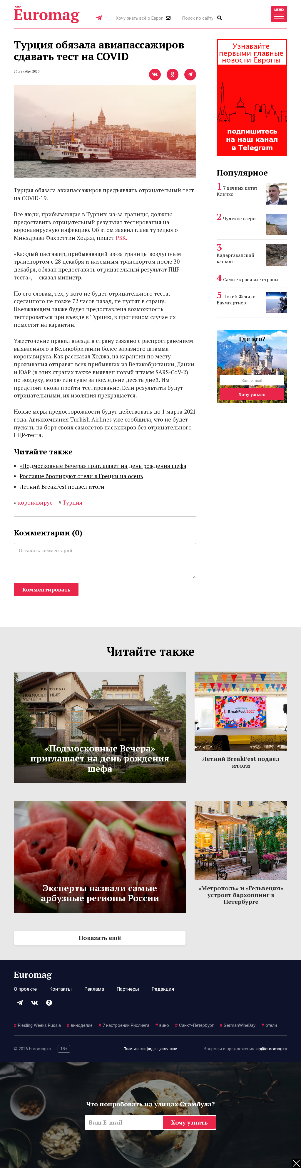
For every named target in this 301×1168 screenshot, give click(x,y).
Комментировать (46, 589)
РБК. (121, 237)
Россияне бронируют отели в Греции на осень (81, 476)
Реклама (94, 989)
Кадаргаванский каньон (235, 258)
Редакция (163, 989)
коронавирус (33, 502)
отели (269, 1025)
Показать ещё (100, 938)
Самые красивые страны (250, 279)
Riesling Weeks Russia (37, 1025)
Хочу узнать (251, 394)
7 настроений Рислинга (123, 1025)
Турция (70, 502)
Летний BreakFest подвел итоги (62, 486)
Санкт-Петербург (194, 1025)
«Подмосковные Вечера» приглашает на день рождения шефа (103, 465)
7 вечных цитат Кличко (237, 191)
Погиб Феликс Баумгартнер (236, 299)
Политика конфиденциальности (150, 1049)
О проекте (25, 989)
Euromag (47, 13)
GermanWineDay (237, 1025)
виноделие (80, 1025)
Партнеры (128, 989)
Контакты (60, 989)
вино (162, 1025)
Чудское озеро (239, 218)
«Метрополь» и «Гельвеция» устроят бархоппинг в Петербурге (240, 895)
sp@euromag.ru (271, 1048)
